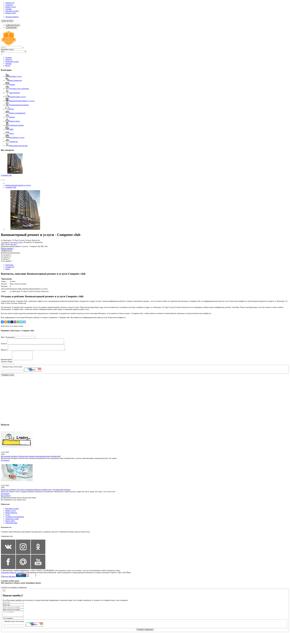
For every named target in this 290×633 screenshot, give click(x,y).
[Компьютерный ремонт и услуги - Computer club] (25, 229)
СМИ (11, 129)
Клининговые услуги (17, 97)
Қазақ (14, 28)
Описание (9, 265)
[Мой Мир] (8, 322)
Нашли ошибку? (7, 248)
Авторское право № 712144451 (13, 572)
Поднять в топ (7, 251)
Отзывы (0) (9, 267)
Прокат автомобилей (17, 113)
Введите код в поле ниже (12, 367)
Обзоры (8, 64)
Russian (16, 25)
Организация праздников (19, 105)
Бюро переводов (15, 80)
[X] (11, 322)
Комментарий (6, 359)
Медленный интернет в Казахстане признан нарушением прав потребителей (30, 456)
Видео (7, 66)
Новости (8, 59)
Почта (11, 109)
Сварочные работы (16, 125)
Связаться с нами (12, 519)
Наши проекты (11, 513)
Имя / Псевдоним (7, 337)
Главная (8, 57)
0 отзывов (5, 242)
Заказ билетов (14, 93)
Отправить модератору (145, 629)
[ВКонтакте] (2, 322)
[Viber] (15, 322)
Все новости (6, 496)
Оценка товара (6, 361)
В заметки (28, 242)
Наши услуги (10, 511)
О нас (7, 515)
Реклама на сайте (12, 509)
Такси (11, 133)
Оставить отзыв (16, 242)
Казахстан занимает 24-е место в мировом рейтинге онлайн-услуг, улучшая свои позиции (35, 489)
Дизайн (12, 84)
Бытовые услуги (15, 76)
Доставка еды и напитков (19, 89)
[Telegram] (24, 322)
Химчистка (13, 142)
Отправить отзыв (7, 375)
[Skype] (21, 322)
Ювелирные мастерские (18, 146)
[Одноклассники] (5, 322)
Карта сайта (10, 521)
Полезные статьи (12, 61)
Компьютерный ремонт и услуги (21, 101)
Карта (7, 269)
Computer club (6, 175)
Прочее (12, 117)
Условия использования (14, 517)
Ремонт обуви (14, 121)
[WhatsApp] (18, 322)
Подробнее (5, 460)
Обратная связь (11, 523)
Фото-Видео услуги (16, 137)
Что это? (13, 244)
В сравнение (38, 242)
